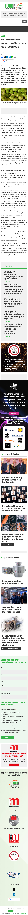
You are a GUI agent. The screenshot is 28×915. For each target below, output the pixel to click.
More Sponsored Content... (11, 648)
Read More (23, 913)
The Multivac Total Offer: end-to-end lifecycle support (12, 609)
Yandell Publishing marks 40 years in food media (12, 480)
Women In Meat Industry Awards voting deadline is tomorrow (13, 303)
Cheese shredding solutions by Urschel (12, 582)
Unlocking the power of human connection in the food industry (13, 508)
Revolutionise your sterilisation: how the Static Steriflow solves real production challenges (13, 640)
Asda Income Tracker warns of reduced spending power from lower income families (13, 289)
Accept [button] (10, 910)
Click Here (14, 413)
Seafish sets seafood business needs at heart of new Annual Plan (13, 538)
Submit (7, 737)
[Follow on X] (14, 889)
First (2, 675)
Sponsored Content (11, 557)
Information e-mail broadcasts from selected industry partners (12, 721)
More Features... (7, 545)
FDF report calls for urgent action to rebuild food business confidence (13, 329)
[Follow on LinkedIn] (14, 894)
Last (2, 681)
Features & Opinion (11, 454)
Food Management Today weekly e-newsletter (12, 713)
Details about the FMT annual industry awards (12, 717)
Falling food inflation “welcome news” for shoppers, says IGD (14, 315)
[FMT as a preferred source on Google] (8, 61)
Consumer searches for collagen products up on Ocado (13, 275)
